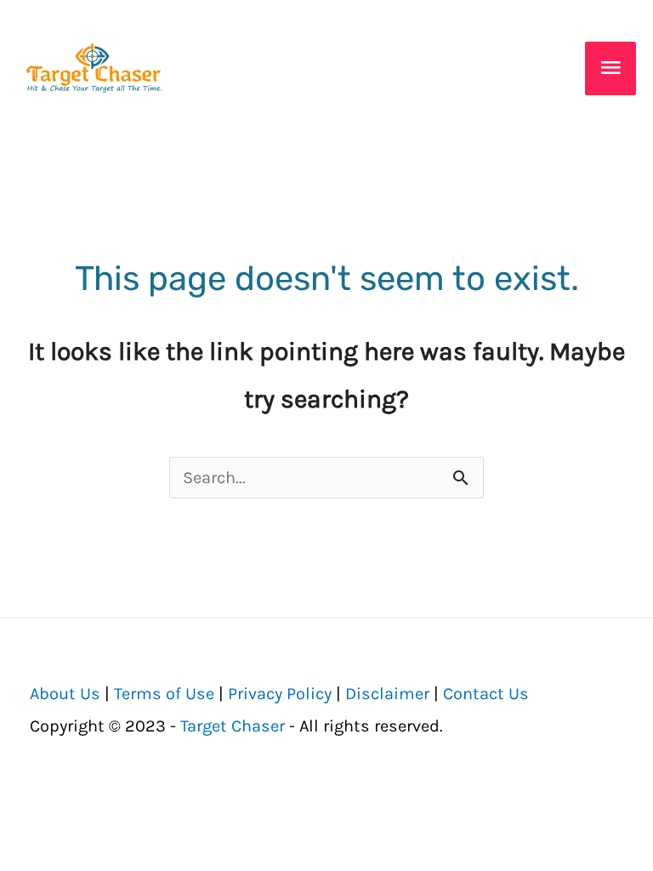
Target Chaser (232, 726)
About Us (65, 693)
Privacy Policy (280, 693)
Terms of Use (164, 693)
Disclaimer (387, 693)
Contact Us (486, 693)
